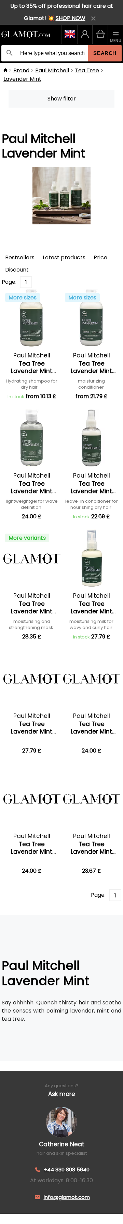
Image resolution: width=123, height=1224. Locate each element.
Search (105, 53)
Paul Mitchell (52, 70)
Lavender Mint (22, 79)
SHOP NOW (70, 18)
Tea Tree (87, 70)
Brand (21, 70)
